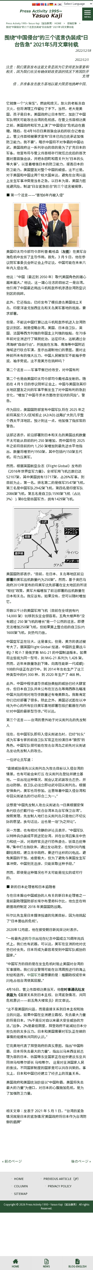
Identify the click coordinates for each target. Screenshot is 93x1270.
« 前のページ (12, 1161)
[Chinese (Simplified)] (34, 4)
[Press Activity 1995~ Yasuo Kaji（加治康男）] (41, 14)
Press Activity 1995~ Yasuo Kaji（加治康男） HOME (33, 23)
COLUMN (21, 1186)
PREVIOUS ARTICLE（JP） (62, 1179)
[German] (51, 4)
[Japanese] (55, 4)
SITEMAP (20, 1194)
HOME (19, 1179)
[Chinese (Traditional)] (38, 4)
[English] (42, 4)
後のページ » (81, 1161)
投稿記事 (72, 23)
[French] (47, 4)
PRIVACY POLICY (59, 1186)
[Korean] (60, 4)
